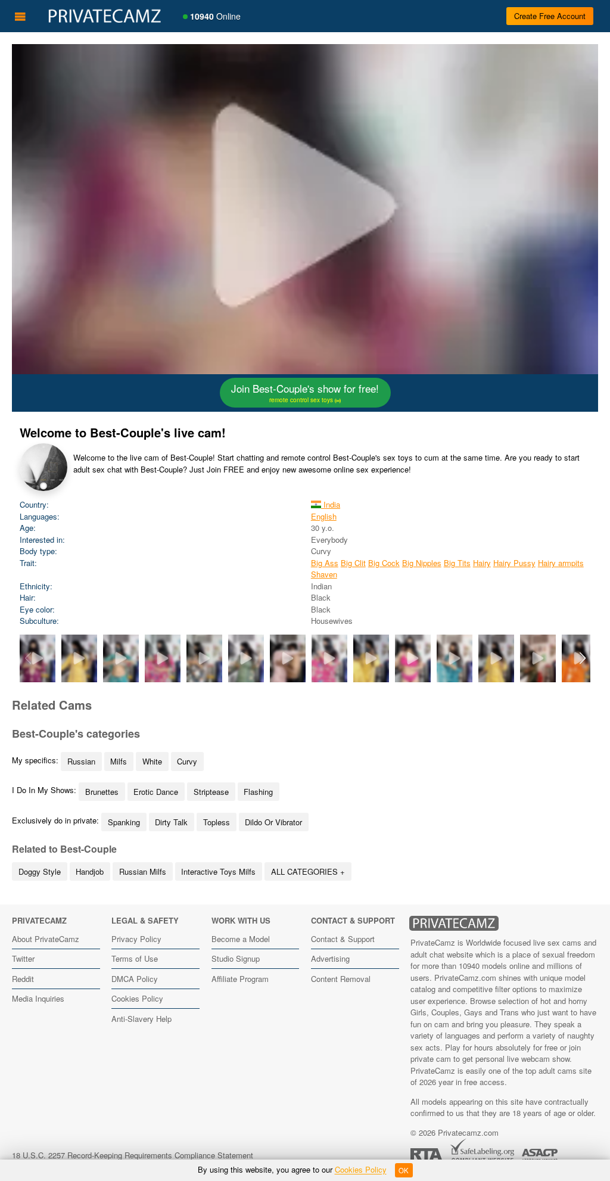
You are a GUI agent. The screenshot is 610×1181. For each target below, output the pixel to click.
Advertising (330, 958)
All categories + (308, 871)
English (324, 516)
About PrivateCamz (45, 938)
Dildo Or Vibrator (273, 822)
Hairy (482, 562)
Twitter (23, 958)
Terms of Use (134, 958)
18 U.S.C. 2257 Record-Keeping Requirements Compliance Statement (132, 1155)
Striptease (211, 791)
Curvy (187, 761)
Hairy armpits (561, 562)
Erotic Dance (155, 791)
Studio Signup (235, 958)
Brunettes (102, 791)
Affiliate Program (240, 978)
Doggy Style (39, 871)
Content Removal (341, 978)
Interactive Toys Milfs (218, 871)
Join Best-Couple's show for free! (305, 393)
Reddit (23, 978)
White (152, 761)
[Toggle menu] (20, 16)
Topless (216, 822)
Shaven (324, 574)
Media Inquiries (38, 998)
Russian (81, 761)
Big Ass (324, 562)
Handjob (90, 871)
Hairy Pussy (514, 562)
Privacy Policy (136, 938)
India (330, 504)
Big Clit (353, 562)
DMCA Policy (134, 978)
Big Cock (384, 562)
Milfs (118, 761)
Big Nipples (421, 562)
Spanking (124, 822)
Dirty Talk (171, 822)
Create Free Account (550, 15)
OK (404, 1170)
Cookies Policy (137, 998)
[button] (582, 658)
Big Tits (457, 562)
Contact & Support (343, 938)
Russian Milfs (142, 871)
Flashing (258, 791)
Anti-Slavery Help (141, 1018)
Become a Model (240, 938)
